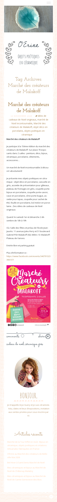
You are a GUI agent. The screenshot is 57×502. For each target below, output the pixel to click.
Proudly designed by (33, 496)
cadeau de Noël (15, 344)
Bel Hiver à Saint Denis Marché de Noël (26, 462)
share (42, 336)
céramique (31, 344)
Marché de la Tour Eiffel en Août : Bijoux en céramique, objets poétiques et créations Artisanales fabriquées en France (27, 445)
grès (40, 344)
